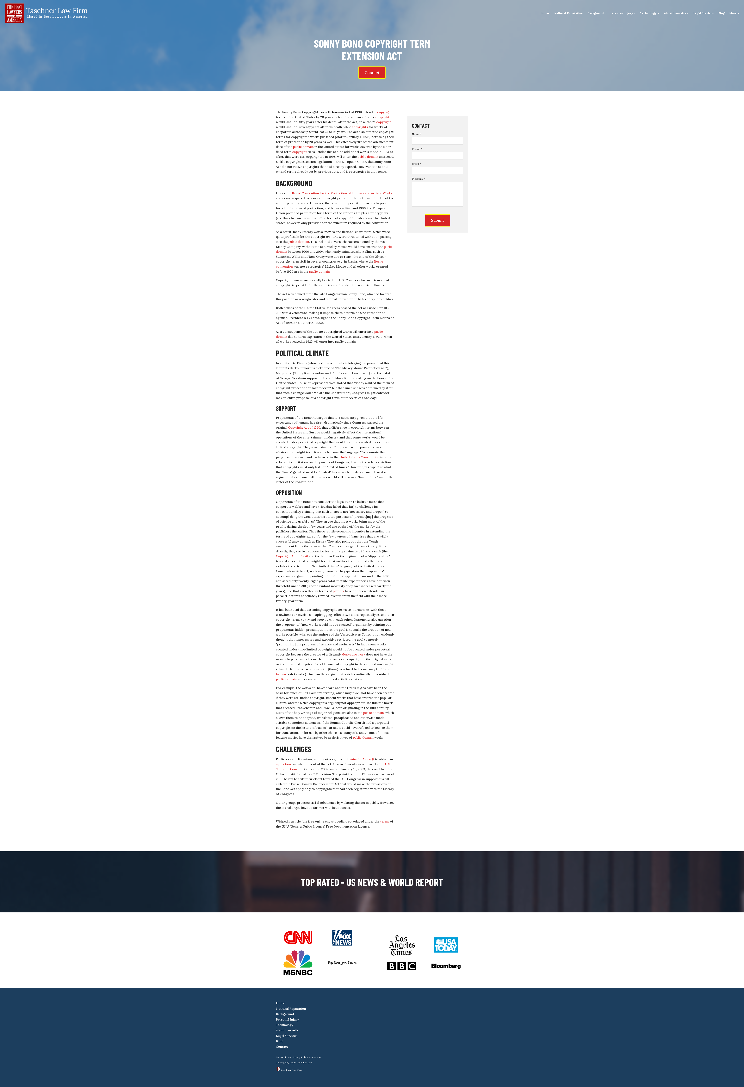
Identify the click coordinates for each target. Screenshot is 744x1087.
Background (595, 13)
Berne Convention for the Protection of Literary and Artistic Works (342, 193)
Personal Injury (622, 13)
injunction (283, 764)
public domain (303, 147)
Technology (648, 13)
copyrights (360, 127)
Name (416, 134)
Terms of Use (283, 1057)
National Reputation (568, 13)
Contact (372, 72)
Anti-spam (315, 1057)
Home (545, 13)
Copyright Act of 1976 (292, 556)
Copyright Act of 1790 (304, 427)
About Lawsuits (675, 13)
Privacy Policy (300, 1057)
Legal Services (703, 13)
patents (338, 591)
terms (384, 821)
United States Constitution (359, 457)
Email (416, 164)
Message (418, 178)
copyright (384, 112)
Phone (417, 149)
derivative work (353, 654)
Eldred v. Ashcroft (361, 759)
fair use (281, 674)
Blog (721, 13)
